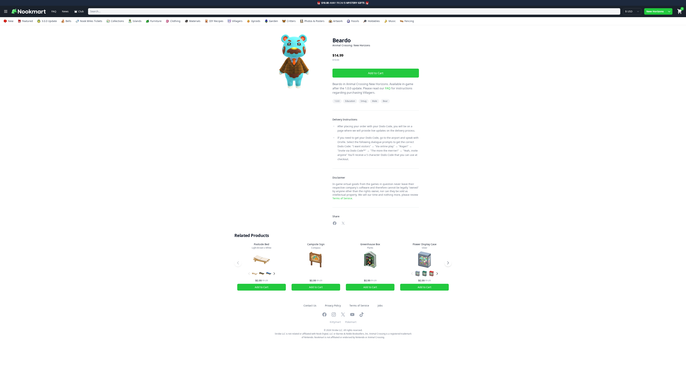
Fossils (355, 21)
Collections (117, 21)
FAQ (53, 11)
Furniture (155, 21)
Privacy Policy (333, 305)
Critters (291, 21)
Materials (194, 21)
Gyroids (255, 21)
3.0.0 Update (49, 21)
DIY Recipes (216, 21)
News (65, 11)
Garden (273, 21)
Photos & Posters (314, 21)
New (10, 21)
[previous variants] (249, 273)
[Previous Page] (238, 262)
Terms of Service (342, 198)
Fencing (409, 21)
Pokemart (350, 322)
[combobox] (354, 11)
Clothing (175, 21)
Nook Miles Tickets (91, 21)
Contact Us (310, 305)
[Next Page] (448, 262)
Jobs (380, 305)
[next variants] (274, 273)
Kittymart (335, 322)
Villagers (237, 21)
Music (392, 21)
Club (81, 11)
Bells (68, 21)
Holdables (374, 21)
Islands (137, 21)
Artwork (337, 21)
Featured (27, 21)
